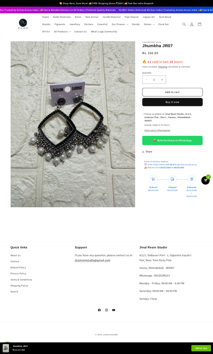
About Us (15, 255)
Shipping (162, 66)
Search (14, 291)
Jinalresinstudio (110, 334)
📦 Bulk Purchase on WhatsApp (172, 140)
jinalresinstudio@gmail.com (92, 260)
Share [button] (149, 151)
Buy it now (172, 102)
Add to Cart (201, 348)
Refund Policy (18, 267)
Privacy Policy (18, 273)
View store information (157, 130)
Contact (14, 261)
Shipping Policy (19, 285)
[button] (120, 24)
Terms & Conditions (21, 279)
